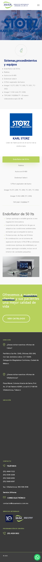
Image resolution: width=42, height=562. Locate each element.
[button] (38, 5)
